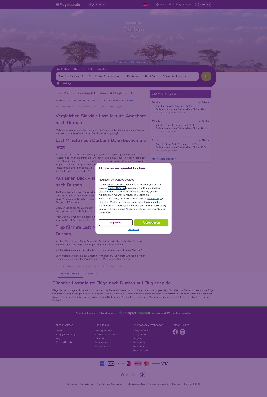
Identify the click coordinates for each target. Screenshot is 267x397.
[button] (133, 229)
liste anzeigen (155, 198)
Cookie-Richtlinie (116, 188)
